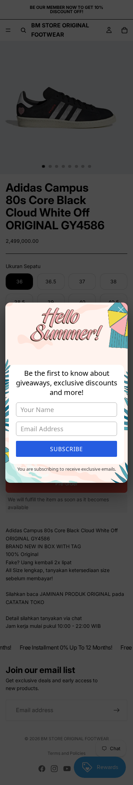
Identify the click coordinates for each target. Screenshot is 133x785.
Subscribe (66, 449)
